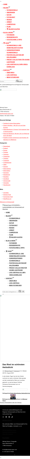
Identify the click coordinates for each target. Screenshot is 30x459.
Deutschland (6, 146)
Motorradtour (6, 170)
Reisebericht (6, 174)
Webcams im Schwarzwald (7, 202)
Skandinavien (6, 185)
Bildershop (7, 420)
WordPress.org (7, 198)
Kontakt (6, 70)
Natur (9, 15)
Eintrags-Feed (7, 194)
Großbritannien (7, 162)
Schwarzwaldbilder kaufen (9, 430)
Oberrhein (11, 12)
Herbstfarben (17, 393)
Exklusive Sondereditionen (9, 432)
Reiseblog (6, 176)
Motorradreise (7, 168)
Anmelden (6, 192)
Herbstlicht (25, 393)
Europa (5, 150)
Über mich (10, 72)
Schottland (6, 178)
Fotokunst (11, 17)
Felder (12, 393)
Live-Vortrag (12, 75)
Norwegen (6, 172)
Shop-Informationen (7, 434)
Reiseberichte (12, 37)
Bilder (5, 7)
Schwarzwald (12, 10)
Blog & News (8, 32)
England (5, 148)
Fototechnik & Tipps (14, 39)
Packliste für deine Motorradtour (11, 123)
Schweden (6, 182)
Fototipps (5, 158)
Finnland (5, 152)
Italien (4, 164)
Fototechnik (6, 156)
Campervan (11, 24)
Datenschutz (18, 454)
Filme (9, 26)
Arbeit (9, 22)
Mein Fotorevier (13, 77)
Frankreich (6, 160)
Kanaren (5, 166)
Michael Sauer (8, 371)
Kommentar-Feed (8, 196)
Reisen (9, 19)
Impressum (11, 454)
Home (5, 4)
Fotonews (10, 35)
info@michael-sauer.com (6, 113)
